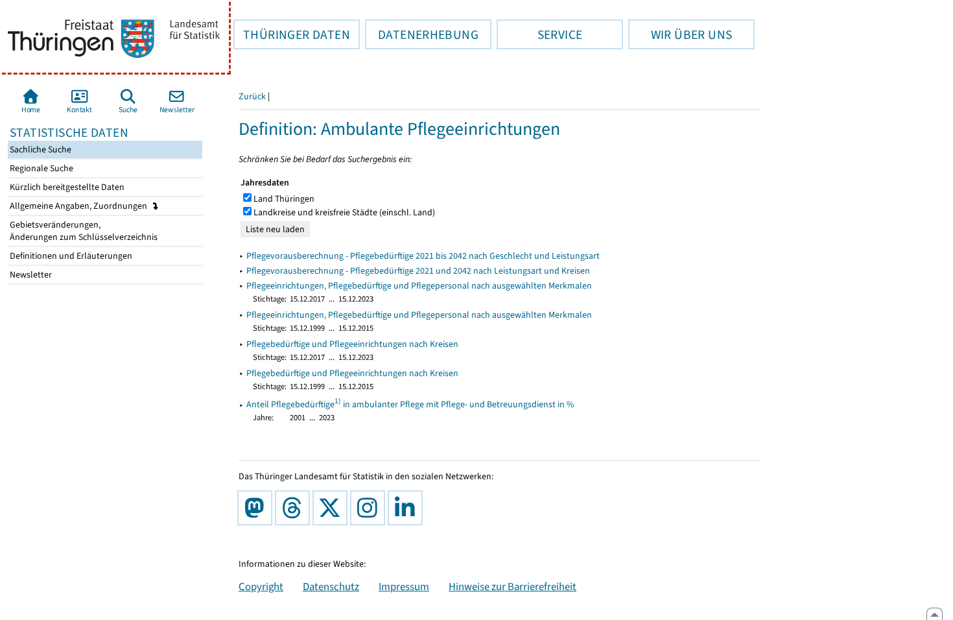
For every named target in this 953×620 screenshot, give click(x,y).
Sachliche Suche (39, 149)
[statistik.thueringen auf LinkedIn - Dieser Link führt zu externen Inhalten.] (408, 508)
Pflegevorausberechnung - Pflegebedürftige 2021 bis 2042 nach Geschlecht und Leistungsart (423, 256)
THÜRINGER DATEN (291, 34)
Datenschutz (331, 586)
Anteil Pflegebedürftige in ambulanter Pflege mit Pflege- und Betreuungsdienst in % (410, 404)
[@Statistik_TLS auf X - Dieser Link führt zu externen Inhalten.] (332, 508)
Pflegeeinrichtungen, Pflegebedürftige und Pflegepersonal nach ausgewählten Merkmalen (419, 286)
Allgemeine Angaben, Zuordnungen (79, 206)
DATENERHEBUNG (421, 34)
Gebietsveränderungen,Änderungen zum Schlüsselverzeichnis (83, 231)
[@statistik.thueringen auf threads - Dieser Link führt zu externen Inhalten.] (295, 508)
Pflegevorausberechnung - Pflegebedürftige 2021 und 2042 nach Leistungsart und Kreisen (418, 271)
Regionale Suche (40, 168)
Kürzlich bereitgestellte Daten (66, 187)
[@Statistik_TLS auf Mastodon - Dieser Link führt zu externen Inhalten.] (257, 508)
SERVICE (539, 34)
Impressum (404, 586)
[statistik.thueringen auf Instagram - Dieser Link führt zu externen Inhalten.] (370, 508)
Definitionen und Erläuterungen (70, 256)
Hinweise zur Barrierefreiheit (512, 586)
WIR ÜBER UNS (680, 34)
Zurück (252, 96)
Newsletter (30, 274)
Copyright (261, 586)
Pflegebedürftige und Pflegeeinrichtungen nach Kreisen (352, 344)
